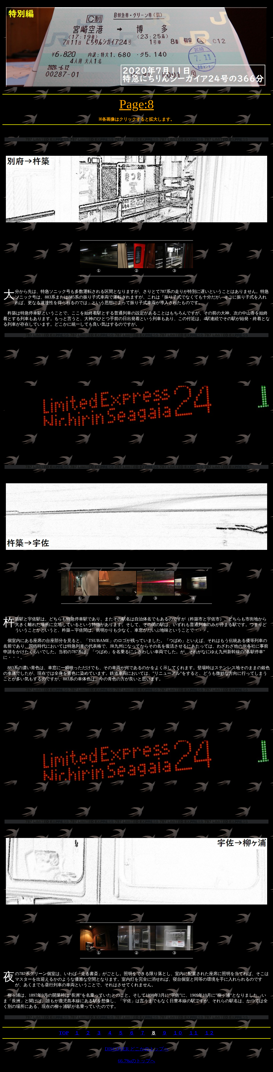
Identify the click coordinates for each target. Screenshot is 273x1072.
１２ (209, 1033)
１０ (178, 1033)
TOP (64, 1033)
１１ (193, 1033)
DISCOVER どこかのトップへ (136, 1048)
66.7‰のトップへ (136, 1060)
